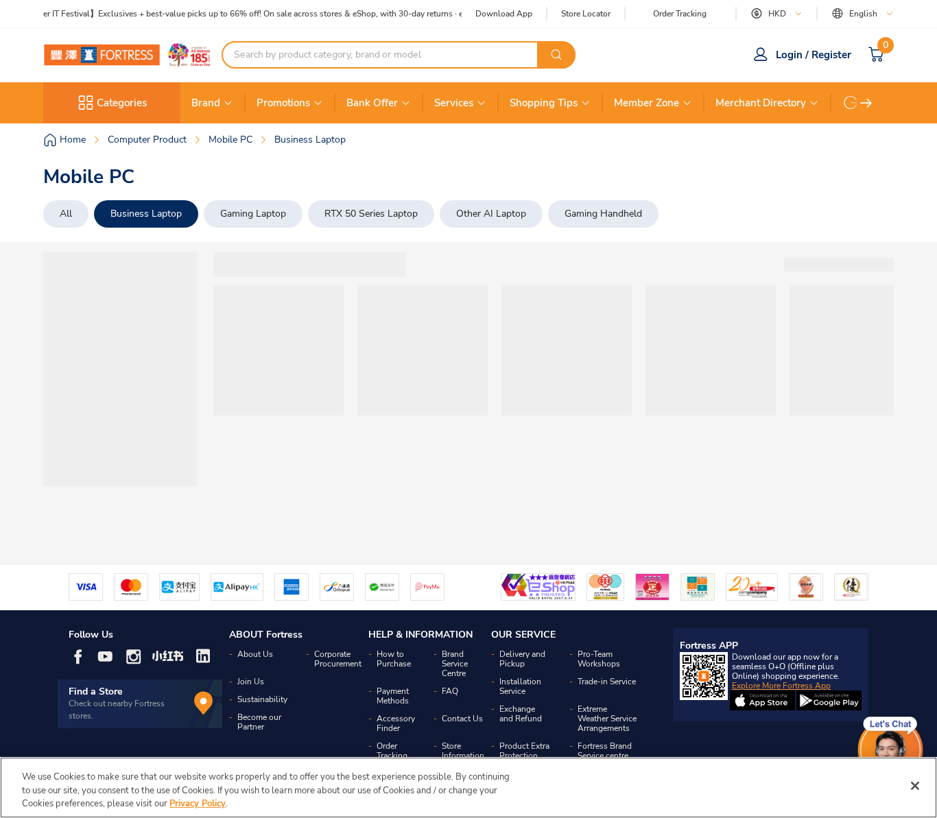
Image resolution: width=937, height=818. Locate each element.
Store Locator (585, 14)
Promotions (283, 103)
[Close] (915, 786)
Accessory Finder (396, 723)
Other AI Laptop (491, 213)
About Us (255, 654)
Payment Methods (393, 696)
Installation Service (520, 686)
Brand (205, 103)
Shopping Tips (544, 103)
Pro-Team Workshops (599, 659)
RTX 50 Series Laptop (371, 213)
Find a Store (96, 691)
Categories (122, 103)
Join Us (250, 681)
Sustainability (262, 699)
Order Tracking (680, 13)
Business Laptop (146, 213)
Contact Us (462, 718)
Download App (503, 13)
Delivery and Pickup (522, 659)
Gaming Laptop (253, 213)
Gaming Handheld (603, 213)
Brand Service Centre (455, 664)
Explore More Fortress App (781, 685)
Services (453, 103)
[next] (866, 102)
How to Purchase (394, 659)
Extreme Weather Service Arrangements (607, 718)
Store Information (463, 751)
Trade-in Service (607, 681)
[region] (468, 787)
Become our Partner (259, 722)
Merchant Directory (760, 103)
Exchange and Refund (520, 713)
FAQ (450, 691)
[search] (556, 55)
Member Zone (646, 103)
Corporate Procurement (337, 659)
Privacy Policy (197, 803)
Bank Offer (372, 103)
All (66, 213)
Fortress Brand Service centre (605, 751)
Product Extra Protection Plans (524, 756)
